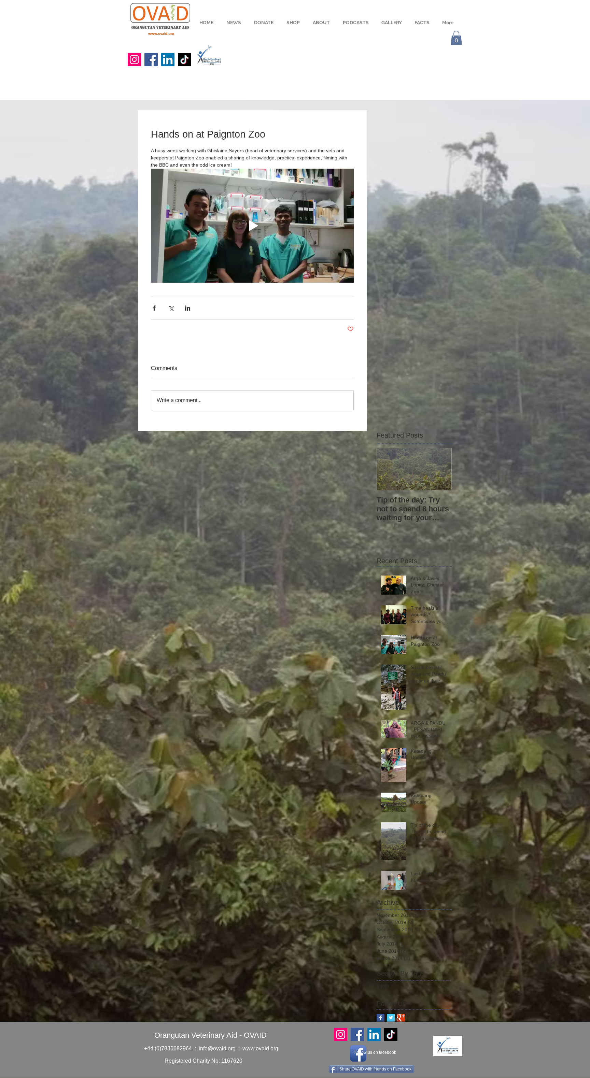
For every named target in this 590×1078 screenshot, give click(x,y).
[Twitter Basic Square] (391, 1018)
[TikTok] (184, 59)
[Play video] (252, 226)
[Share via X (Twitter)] (171, 308)
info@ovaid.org (217, 1048)
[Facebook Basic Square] (380, 1018)
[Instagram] (134, 59)
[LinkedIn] (167, 59)
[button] (456, 38)
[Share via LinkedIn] (187, 308)
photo (383, 985)
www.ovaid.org (260, 1048)
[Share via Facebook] (154, 308)
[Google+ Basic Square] (401, 1018)
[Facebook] (151, 59)
